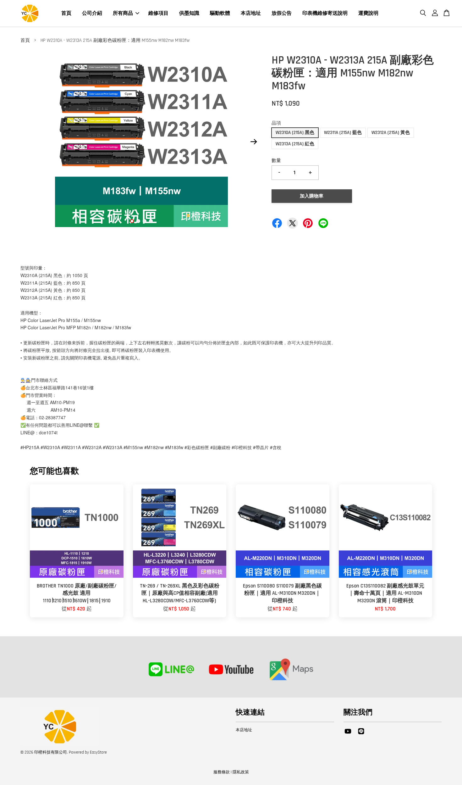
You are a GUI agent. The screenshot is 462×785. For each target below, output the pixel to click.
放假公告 (282, 13)
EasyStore (98, 752)
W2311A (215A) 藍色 (343, 133)
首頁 (66, 13)
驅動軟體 (220, 13)
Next (253, 142)
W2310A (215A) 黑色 (295, 133)
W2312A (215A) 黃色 (390, 133)
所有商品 (123, 13)
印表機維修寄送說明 (325, 13)
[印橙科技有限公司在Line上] (361, 734)
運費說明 (368, 13)
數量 (276, 161)
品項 (276, 123)
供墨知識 (189, 13)
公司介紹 (92, 13)
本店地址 (251, 13)
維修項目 (158, 13)
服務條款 (221, 772)
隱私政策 (241, 772)
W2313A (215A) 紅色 (295, 144)
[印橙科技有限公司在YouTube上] (348, 734)
